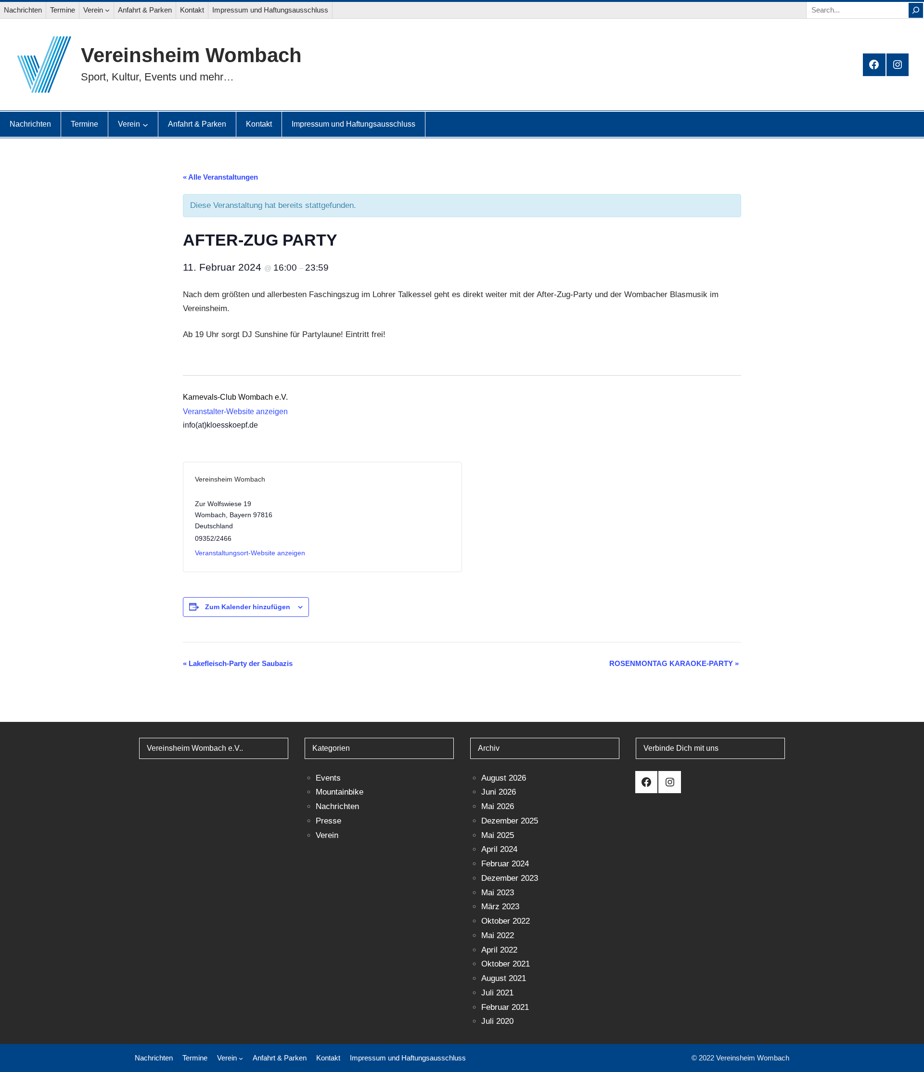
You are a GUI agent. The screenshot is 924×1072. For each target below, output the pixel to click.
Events (328, 778)
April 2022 (499, 949)
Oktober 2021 (505, 963)
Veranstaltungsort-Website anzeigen (250, 553)
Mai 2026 (497, 806)
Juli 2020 (497, 1021)
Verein (327, 835)
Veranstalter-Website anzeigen (235, 411)
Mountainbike (339, 792)
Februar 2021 (505, 1007)
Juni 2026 (498, 792)
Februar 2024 (505, 863)
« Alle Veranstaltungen (220, 177)
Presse (328, 820)
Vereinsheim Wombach (191, 55)
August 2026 (503, 778)
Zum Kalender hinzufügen (247, 607)
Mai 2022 (497, 935)
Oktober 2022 (505, 921)
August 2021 (503, 978)
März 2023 (500, 906)
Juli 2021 (497, 992)
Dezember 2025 (509, 820)
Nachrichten (337, 806)
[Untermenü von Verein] (107, 10)
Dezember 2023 (509, 878)
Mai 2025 (497, 835)
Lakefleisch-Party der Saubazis (238, 663)
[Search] (916, 10)
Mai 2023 (497, 892)
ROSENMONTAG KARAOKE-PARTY (674, 663)
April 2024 (499, 849)
